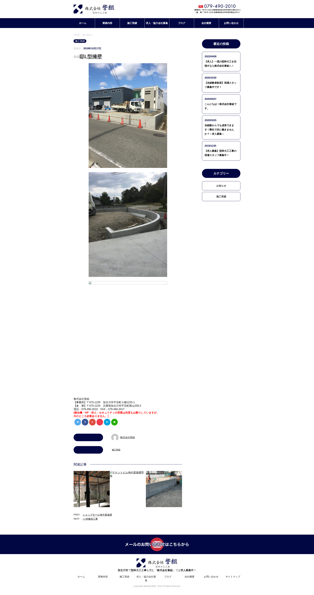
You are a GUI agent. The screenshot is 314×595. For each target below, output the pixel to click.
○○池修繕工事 (90, 518)
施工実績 (132, 23)
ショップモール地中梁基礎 (97, 514)
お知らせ (221, 185)
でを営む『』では (157, 570)
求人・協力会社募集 (157, 23)
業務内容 (107, 23)
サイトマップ (233, 576)
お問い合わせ (231, 23)
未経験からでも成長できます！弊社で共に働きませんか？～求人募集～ (219, 129)
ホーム (82, 23)
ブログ (181, 23)
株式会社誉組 (127, 437)
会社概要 (206, 23)
